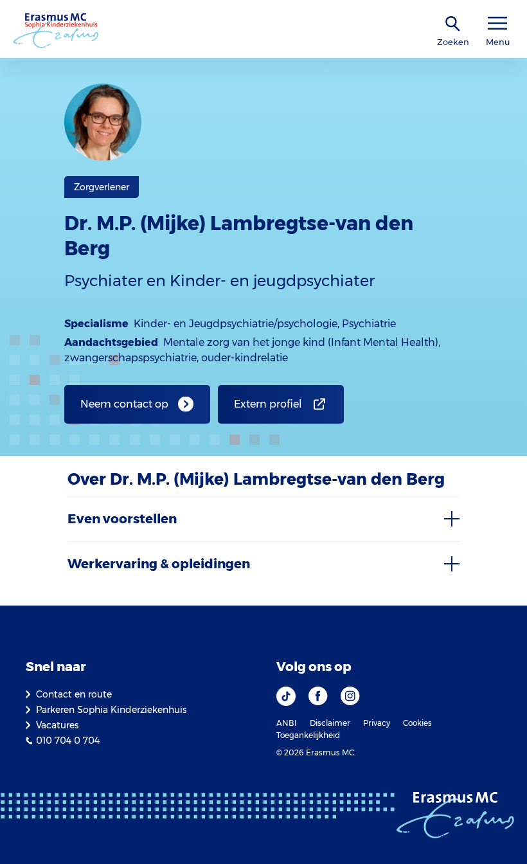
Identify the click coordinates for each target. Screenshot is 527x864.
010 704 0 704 (68, 740)
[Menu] (497, 23)
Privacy (376, 723)
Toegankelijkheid (308, 735)
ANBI (286, 723)
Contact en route (74, 694)
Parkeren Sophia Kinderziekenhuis (111, 710)
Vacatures (57, 725)
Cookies (417, 723)
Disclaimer (330, 723)
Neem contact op (124, 404)
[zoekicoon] (453, 24)
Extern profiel (268, 404)
